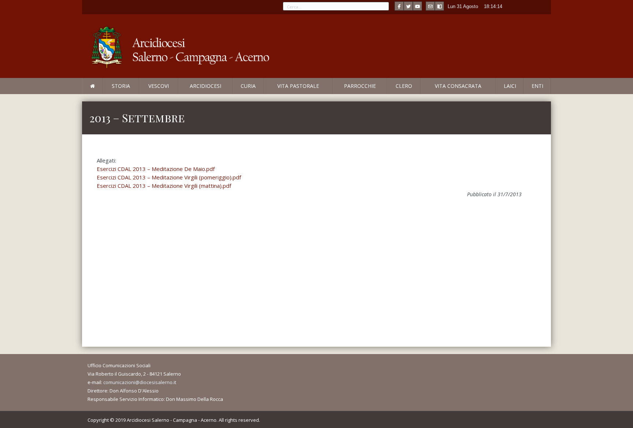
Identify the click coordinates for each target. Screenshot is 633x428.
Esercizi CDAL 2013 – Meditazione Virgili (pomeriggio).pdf (169, 177)
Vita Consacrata (458, 85)
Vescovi (158, 85)
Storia (121, 85)
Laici (510, 85)
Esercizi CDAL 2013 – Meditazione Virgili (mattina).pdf (164, 185)
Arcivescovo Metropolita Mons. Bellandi (141, 93)
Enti (537, 85)
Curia (248, 85)
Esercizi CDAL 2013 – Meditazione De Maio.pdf (156, 168)
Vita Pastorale (298, 85)
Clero (404, 85)
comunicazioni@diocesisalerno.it (139, 382)
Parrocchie (360, 85)
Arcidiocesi (205, 85)
